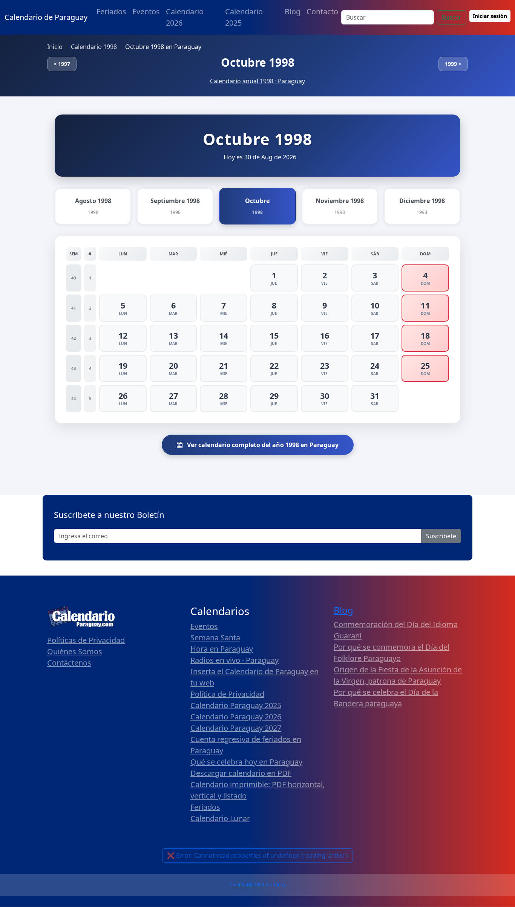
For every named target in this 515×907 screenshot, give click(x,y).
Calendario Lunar (220, 818)
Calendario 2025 (244, 17)
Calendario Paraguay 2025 (235, 705)
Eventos (146, 11)
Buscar (451, 17)
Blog (292, 11)
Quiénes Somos (74, 651)
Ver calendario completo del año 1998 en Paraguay (262, 445)
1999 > (453, 63)
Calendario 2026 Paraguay (257, 884)
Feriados (111, 11)
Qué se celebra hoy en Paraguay (246, 762)
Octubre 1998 (257, 62)
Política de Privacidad (227, 694)
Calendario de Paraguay (46, 17)
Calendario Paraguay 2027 (235, 728)
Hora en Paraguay (221, 649)
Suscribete (441, 536)
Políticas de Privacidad (86, 640)
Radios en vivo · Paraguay (234, 660)
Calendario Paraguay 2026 (235, 717)
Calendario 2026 (185, 17)
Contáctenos (69, 663)
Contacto (322, 11)
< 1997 (62, 63)
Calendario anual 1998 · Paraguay (257, 81)
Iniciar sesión (490, 16)
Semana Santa (215, 637)
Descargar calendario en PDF (240, 773)
